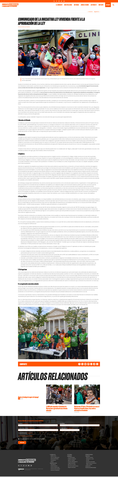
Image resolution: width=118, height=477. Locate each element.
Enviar (22, 442)
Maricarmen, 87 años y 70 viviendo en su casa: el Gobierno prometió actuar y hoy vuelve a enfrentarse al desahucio (86, 408)
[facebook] (21, 465)
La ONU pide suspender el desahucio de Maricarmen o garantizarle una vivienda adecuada (56, 408)
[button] (113, 5)
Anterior (90, 11)
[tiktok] (26, 465)
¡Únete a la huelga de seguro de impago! (28, 397)
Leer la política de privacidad (26, 436)
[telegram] (31, 465)
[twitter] (18, 465)
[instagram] (23, 465)
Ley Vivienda (27, 26)
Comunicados (21, 26)
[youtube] (28, 465)
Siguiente (96, 11)
